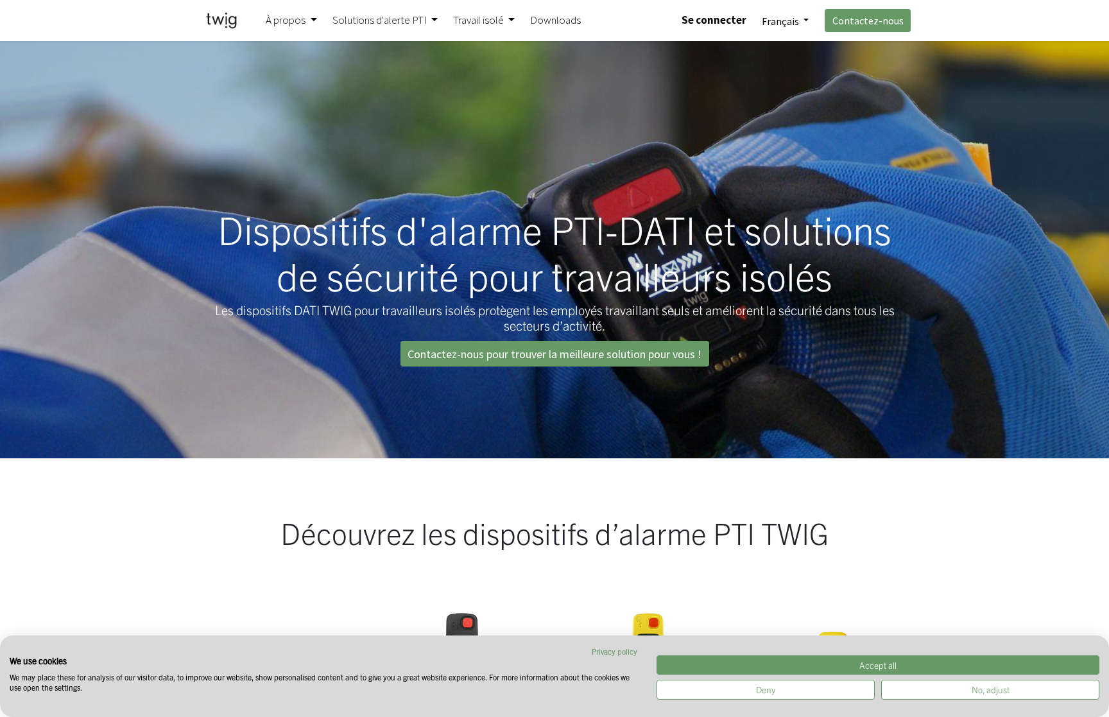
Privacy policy (614, 651)
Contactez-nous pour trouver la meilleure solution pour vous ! (554, 354)
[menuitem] (555, 20)
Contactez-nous (868, 20)
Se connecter (714, 20)
